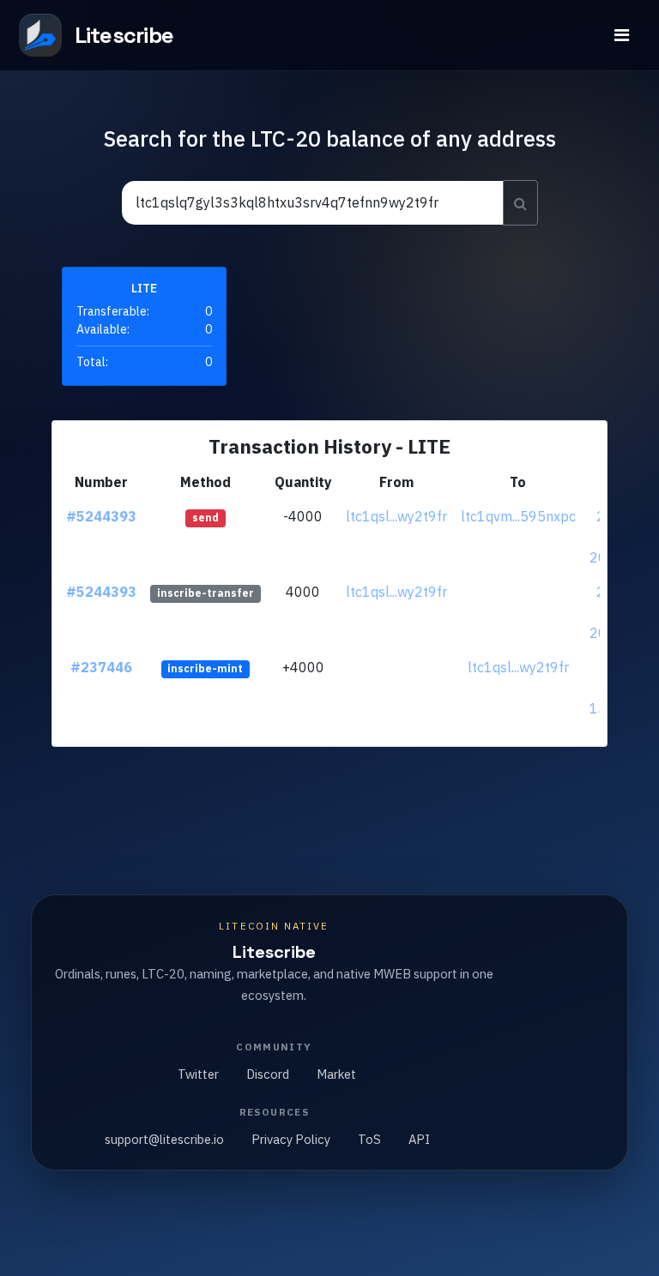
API (419, 1139)
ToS (369, 1139)
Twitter (198, 1074)
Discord (267, 1074)
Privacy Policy (290, 1139)
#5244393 (101, 516)
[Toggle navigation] (621, 35)
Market (336, 1074)
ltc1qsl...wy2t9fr (396, 516)
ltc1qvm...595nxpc (518, 516)
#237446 (101, 667)
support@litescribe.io (164, 1139)
